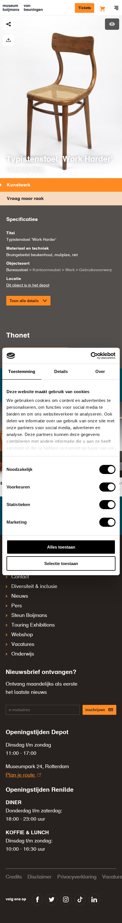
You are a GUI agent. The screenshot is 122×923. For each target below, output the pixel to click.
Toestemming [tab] (21, 371)
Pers (16, 605)
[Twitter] (51, 899)
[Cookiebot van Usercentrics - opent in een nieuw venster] (90, 355)
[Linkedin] (94, 899)
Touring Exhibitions (33, 625)
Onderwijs (22, 654)
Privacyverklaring (76, 877)
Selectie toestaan (61, 563)
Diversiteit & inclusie (34, 586)
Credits (14, 877)
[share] (8, 24)
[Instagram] (65, 899)
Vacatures (22, 644)
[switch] (107, 487)
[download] (8, 40)
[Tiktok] (80, 899)
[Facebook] (37, 899)
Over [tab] (100, 371)
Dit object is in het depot (27, 285)
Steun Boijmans (29, 615)
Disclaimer (40, 877)
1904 (36, 169)
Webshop (22, 634)
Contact (20, 576)
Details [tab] (61, 371)
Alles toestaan (61, 547)
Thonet (14, 169)
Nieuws (19, 596)
